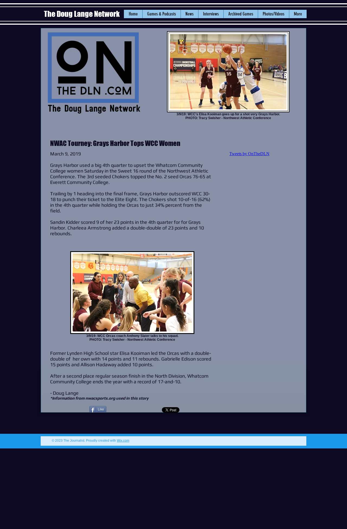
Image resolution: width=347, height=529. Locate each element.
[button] (189, 14)
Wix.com (123, 440)
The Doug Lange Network (82, 13)
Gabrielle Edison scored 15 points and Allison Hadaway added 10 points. (130, 361)
